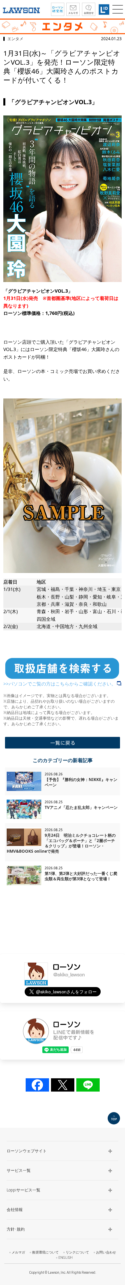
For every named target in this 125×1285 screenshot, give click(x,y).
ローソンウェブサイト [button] (27, 1151)
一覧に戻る (62, 743)
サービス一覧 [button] (19, 1170)
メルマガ (18, 1252)
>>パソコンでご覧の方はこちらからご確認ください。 (59, 683)
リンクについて (77, 1252)
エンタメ (15, 38)
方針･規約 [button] (16, 1229)
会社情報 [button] (15, 1209)
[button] (117, 9)
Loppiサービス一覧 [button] (23, 1190)
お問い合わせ (106, 1252)
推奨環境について (45, 1252)
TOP (114, 1118)
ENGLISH (65, 1257)
